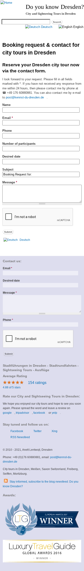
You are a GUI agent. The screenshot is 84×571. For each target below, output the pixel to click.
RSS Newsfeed (20, 437)
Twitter (37, 431)
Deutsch (46, 27)
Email (7, 118)
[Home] (6, 2)
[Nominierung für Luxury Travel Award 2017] (42, 537)
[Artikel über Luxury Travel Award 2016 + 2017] (42, 561)
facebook (40, 412)
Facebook (16, 431)
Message (9, 182)
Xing (54, 431)
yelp (56, 412)
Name (6, 105)
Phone (7, 130)
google (8, 412)
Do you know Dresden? (55, 6)
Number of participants (18, 143)
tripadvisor (24, 412)
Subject (7, 169)
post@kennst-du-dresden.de (26, 97)
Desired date (11, 156)
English (77, 27)
